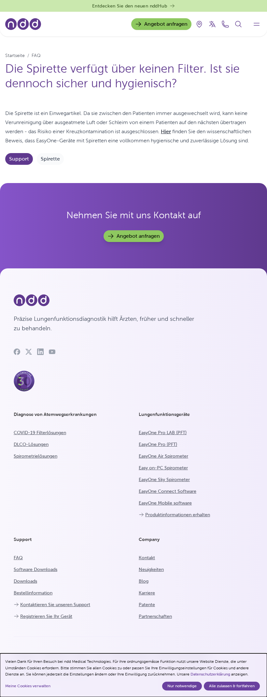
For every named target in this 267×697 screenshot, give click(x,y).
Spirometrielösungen (35, 456)
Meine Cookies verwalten (27, 686)
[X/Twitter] (28, 351)
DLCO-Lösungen (31, 444)
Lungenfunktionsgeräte (164, 414)
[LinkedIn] (40, 351)
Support (19, 159)
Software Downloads (35, 569)
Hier (166, 131)
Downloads (25, 581)
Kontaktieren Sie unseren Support (55, 604)
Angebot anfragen (166, 24)
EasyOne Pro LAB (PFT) (163, 432)
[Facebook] (17, 351)
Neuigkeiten (151, 569)
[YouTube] (52, 351)
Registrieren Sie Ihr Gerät (46, 616)
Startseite (15, 55)
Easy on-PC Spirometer (163, 467)
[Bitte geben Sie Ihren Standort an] (199, 24)
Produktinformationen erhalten (177, 514)
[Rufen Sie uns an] (225, 24)
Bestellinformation (33, 592)
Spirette (50, 159)
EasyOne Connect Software (167, 491)
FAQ (36, 55)
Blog (143, 581)
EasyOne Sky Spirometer (164, 479)
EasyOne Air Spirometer (163, 456)
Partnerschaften (155, 616)
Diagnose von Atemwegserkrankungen (55, 414)
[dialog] (133, 675)
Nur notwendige (182, 686)
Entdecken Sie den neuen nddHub (129, 5)
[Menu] (256, 24)
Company (149, 539)
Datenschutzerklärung (210, 674)
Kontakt (147, 557)
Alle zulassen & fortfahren (232, 686)
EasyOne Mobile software (165, 502)
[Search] (238, 24)
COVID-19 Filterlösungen (40, 432)
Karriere (147, 592)
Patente (147, 604)
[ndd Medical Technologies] (107, 300)
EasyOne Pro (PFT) (158, 444)
